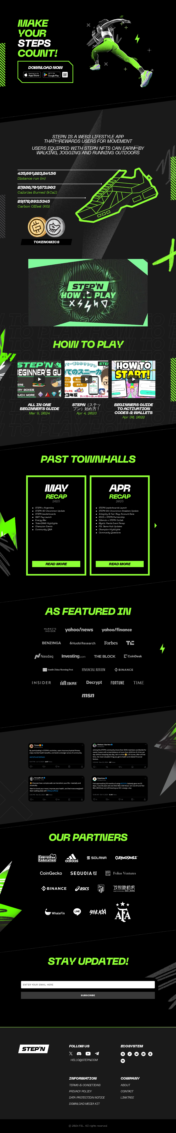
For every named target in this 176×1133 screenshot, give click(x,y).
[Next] (155, 525)
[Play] (88, 293)
